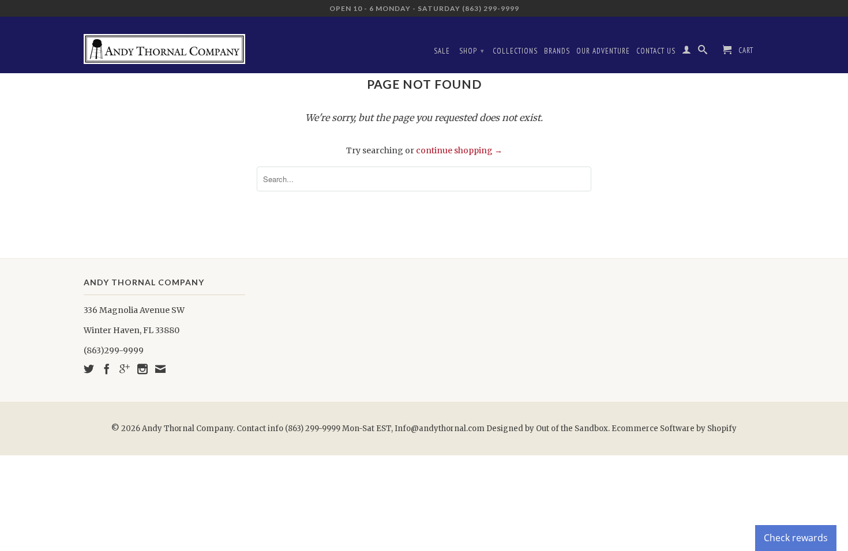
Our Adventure (603, 51)
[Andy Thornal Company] (164, 44)
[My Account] (687, 52)
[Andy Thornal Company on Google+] (124, 369)
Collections (515, 51)
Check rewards (796, 537)
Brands (557, 51)
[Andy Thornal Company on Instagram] (142, 369)
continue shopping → (459, 150)
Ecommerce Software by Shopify (674, 428)
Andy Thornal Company (187, 428)
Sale (442, 51)
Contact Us (656, 51)
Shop (472, 51)
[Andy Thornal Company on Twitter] (89, 369)
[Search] (703, 52)
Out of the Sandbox (572, 428)
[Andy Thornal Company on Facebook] (107, 369)
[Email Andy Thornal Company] (160, 369)
